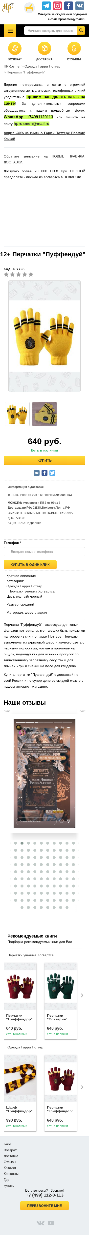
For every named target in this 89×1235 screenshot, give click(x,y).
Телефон (12, 543)
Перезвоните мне (44, 1206)
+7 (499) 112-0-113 (45, 1195)
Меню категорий (10, 30)
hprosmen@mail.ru (31, 124)
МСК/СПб (14, 502)
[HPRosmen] (10, 7)
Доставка (11, 1156)
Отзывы (10, 1162)
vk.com (40, 1223)
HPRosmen (13, 66)
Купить (45, 460)
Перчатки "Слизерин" (57, 1017)
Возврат (10, 1150)
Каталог (10, 1168)
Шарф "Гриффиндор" (19, 1109)
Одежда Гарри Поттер (42, 66)
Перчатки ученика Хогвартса (31, 591)
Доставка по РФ (19, 507)
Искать (81, 30)
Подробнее (33, 523)
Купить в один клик (30, 565)
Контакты (11, 1174)
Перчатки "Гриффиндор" (19, 1017)
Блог (7, 1144)
